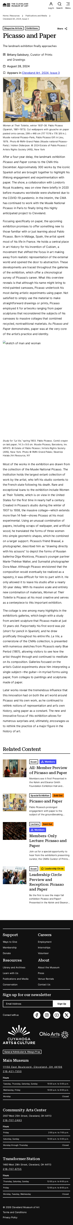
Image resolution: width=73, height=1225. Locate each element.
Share (60, 28)
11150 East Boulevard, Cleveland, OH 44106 (32, 1066)
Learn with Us (10, 973)
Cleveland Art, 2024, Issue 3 (16, 19)
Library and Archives (14, 967)
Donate (7, 953)
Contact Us (44, 984)
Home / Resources (11, 15)
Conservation (10, 984)
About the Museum (48, 967)
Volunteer (43, 953)
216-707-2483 (12, 1120)
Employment (45, 941)
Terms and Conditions (14, 1212)
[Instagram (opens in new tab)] (46, 1015)
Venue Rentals (46, 978)
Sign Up (61, 1003)
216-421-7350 (12, 1071)
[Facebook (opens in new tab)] (36, 1015)
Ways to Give (10, 941)
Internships (44, 947)
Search (59, 8)
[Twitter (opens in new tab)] (66, 1015)
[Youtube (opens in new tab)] (56, 1015)
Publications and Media (36, 15)
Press (41, 973)
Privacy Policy (10, 1217)
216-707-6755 (12, 1169)
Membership (10, 947)
